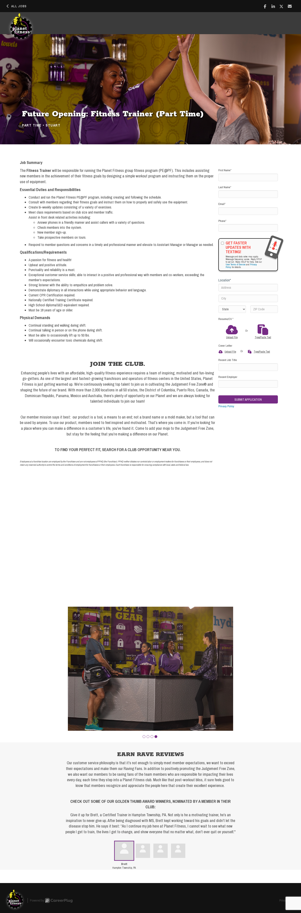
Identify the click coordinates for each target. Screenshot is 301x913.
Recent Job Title (227, 360)
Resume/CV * (225, 319)
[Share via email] (289, 6)
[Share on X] (281, 6)
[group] (150, 669)
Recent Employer (227, 377)
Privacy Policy (226, 406)
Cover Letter (225, 346)
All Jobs (18, 6)
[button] (144, 736)
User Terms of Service (235, 264)
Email (221, 204)
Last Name (224, 187)
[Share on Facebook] (265, 6)
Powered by (37, 900)
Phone (222, 221)
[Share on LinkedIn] (273, 6)
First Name (224, 170)
